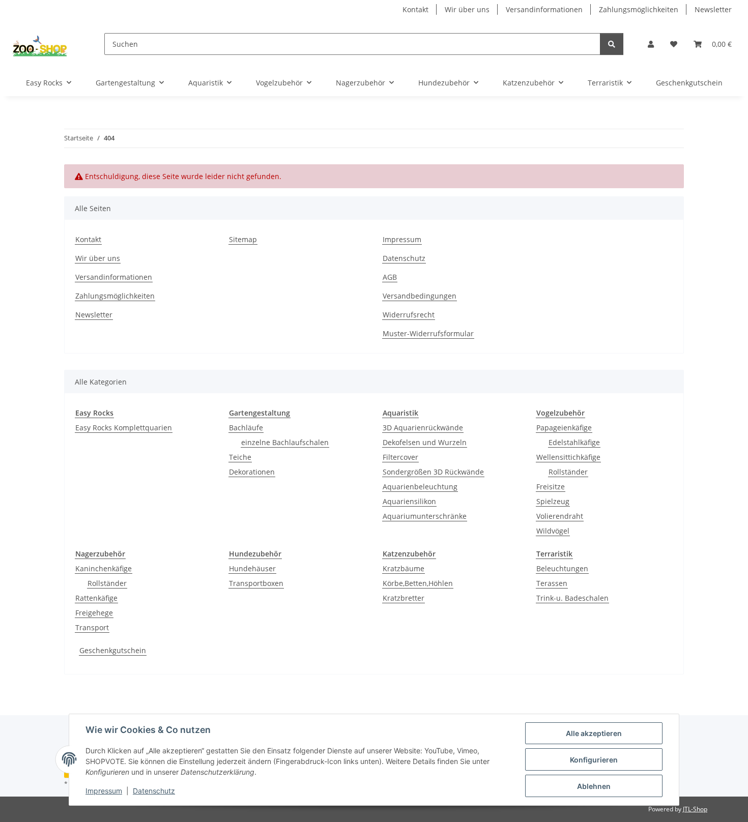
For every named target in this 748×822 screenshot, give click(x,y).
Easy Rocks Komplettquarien (123, 427)
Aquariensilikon (409, 501)
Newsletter (713, 9)
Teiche (240, 457)
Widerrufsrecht (409, 314)
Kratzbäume (403, 568)
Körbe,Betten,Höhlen (418, 583)
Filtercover (400, 457)
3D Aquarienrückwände (423, 427)
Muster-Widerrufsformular (428, 333)
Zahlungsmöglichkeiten (638, 9)
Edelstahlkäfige (574, 442)
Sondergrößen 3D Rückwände (433, 472)
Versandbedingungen (419, 296)
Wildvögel (552, 531)
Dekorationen (252, 472)
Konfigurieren (594, 759)
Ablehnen (594, 786)
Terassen (551, 583)
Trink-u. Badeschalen (572, 598)
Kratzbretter (403, 598)
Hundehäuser (252, 568)
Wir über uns (467, 9)
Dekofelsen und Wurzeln (425, 442)
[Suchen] (611, 44)
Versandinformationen (544, 9)
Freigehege (94, 613)
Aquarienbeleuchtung (420, 486)
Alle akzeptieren (594, 733)
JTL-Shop (695, 809)
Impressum (103, 790)
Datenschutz (154, 790)
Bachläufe (246, 427)
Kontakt (415, 9)
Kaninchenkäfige (103, 568)
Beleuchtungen (562, 568)
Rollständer (568, 472)
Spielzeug (552, 501)
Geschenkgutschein (112, 650)
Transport (92, 627)
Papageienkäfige (564, 427)
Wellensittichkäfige (568, 457)
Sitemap (243, 239)
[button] (651, 44)
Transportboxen (256, 583)
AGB (390, 277)
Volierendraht (559, 516)
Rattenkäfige (96, 598)
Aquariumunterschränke (425, 516)
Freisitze (550, 486)
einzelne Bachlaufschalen (285, 442)
